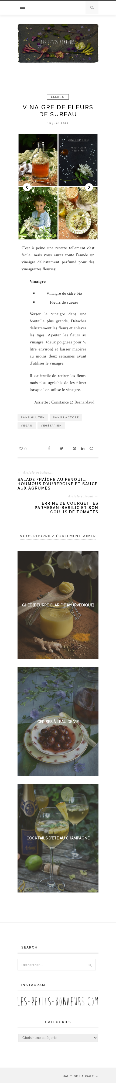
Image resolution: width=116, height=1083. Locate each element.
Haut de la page (79, 1076)
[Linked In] (82, 448)
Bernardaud (84, 402)
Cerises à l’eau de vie (58, 722)
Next (89, 187)
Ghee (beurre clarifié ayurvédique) (58, 605)
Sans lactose (66, 417)
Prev (27, 187)
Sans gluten (33, 417)
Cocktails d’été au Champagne (58, 838)
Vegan (27, 425)
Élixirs (57, 97)
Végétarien (51, 425)
